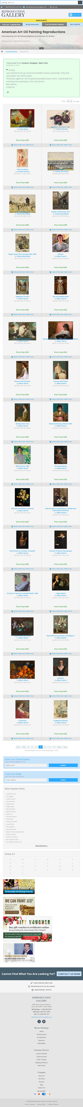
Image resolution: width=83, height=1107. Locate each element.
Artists (42, 1031)
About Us (41, 1076)
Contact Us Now (69, 974)
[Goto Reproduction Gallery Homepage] (2, 51)
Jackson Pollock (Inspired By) (15, 832)
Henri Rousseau (11, 829)
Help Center (41, 1065)
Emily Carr (9, 814)
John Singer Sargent (12, 839)
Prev (23, 747)
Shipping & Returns (41, 1062)
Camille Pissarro (11, 794)
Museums (41, 1040)
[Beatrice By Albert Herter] (60, 675)
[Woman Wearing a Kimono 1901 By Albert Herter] (60, 421)
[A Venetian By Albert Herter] (22, 718)
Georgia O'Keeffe (11, 822)
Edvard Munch (10, 809)
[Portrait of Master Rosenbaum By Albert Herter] (60, 548)
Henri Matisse (10, 827)
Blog (41, 1085)
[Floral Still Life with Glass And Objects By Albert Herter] (60, 633)
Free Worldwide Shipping (54, 24)
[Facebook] (39, 1021)
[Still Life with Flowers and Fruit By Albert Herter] (22, 506)
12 (45, 747)
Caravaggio (9, 796)
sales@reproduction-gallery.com (41, 1017)
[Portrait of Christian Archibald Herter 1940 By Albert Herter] (22, 591)
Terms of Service (30, 1104)
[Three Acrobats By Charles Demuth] (22, 167)
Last (65, 747)
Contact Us (41, 1088)
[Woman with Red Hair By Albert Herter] (22, 379)
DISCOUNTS (41, 20)
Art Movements (41, 1034)
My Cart (54, 7)
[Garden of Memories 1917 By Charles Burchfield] (61, 209)
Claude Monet (10, 801)
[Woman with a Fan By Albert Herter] (22, 421)
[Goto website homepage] (13, 16)
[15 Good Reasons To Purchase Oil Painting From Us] (19, 887)
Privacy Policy (41, 1104)
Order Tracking (41, 1059)
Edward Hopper (11, 811)
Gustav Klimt (10, 824)
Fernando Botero (11, 816)
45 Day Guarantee (32, 24)
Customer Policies (53, 1104)
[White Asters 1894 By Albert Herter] (22, 463)
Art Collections (41, 1037)
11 (40, 747)
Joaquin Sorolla (11, 834)
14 (54, 747)
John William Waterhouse (14, 842)
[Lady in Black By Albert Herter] (60, 590)
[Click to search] (80, 2)
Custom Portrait (42, 1056)
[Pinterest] (44, 1021)
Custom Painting (41, 1053)
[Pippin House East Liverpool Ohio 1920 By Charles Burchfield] (22, 251)
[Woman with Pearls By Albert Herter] (60, 379)
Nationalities (41, 1043)
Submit (63, 765)
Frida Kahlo (9, 819)
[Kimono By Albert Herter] (60, 251)
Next (59, 747)
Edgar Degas (10, 806)
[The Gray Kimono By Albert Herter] (60, 463)
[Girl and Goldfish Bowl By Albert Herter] (60, 294)
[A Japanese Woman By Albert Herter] (60, 718)
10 (36, 747)
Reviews (41, 1082)
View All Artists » (41, 846)
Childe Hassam (10, 799)
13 (49, 747)
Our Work (41, 1079)
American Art (24, 52)
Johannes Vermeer (12, 837)
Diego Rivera (10, 804)
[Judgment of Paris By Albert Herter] (22, 294)
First (18, 747)
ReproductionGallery (41, 999)
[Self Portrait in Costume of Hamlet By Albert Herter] (22, 548)
